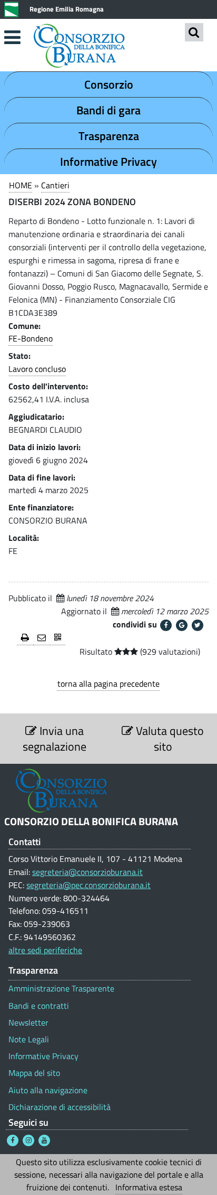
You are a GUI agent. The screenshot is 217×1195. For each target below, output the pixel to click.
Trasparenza (108, 135)
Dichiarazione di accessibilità (59, 1107)
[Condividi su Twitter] (197, 625)
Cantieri (55, 185)
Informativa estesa (148, 1187)
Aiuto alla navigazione (47, 1090)
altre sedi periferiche (45, 950)
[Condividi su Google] (182, 625)
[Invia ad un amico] (41, 638)
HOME (20, 185)
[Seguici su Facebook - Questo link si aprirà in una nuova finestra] (12, 1140)
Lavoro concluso (37, 368)
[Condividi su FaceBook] (166, 625)
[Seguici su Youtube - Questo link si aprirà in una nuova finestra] (44, 1140)
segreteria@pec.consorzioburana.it (88, 885)
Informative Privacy (108, 161)
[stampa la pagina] (25, 638)
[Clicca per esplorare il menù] (12, 37)
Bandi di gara (108, 110)
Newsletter (28, 1023)
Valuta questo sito (168, 738)
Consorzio (108, 84)
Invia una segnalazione (54, 738)
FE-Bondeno (30, 338)
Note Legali (28, 1039)
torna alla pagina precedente (108, 683)
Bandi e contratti (38, 1006)
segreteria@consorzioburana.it (87, 872)
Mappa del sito (34, 1073)
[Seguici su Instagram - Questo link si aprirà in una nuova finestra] (28, 1140)
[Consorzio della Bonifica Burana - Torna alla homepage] (108, 47)
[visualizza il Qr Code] (57, 638)
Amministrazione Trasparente (61, 989)
